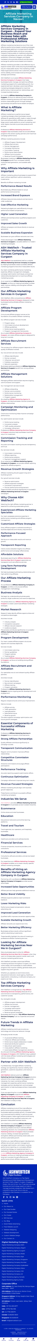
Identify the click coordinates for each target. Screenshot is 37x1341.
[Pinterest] (17, 2)
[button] (34, 7)
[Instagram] (11, 2)
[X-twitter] (8, 2)
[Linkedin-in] (14, 2)
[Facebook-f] (5, 2)
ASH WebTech (6, 260)
